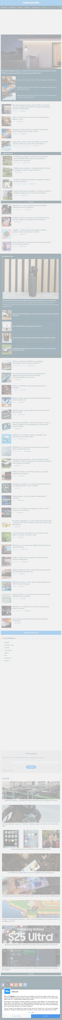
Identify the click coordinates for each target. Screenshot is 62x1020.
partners (12, 996)
